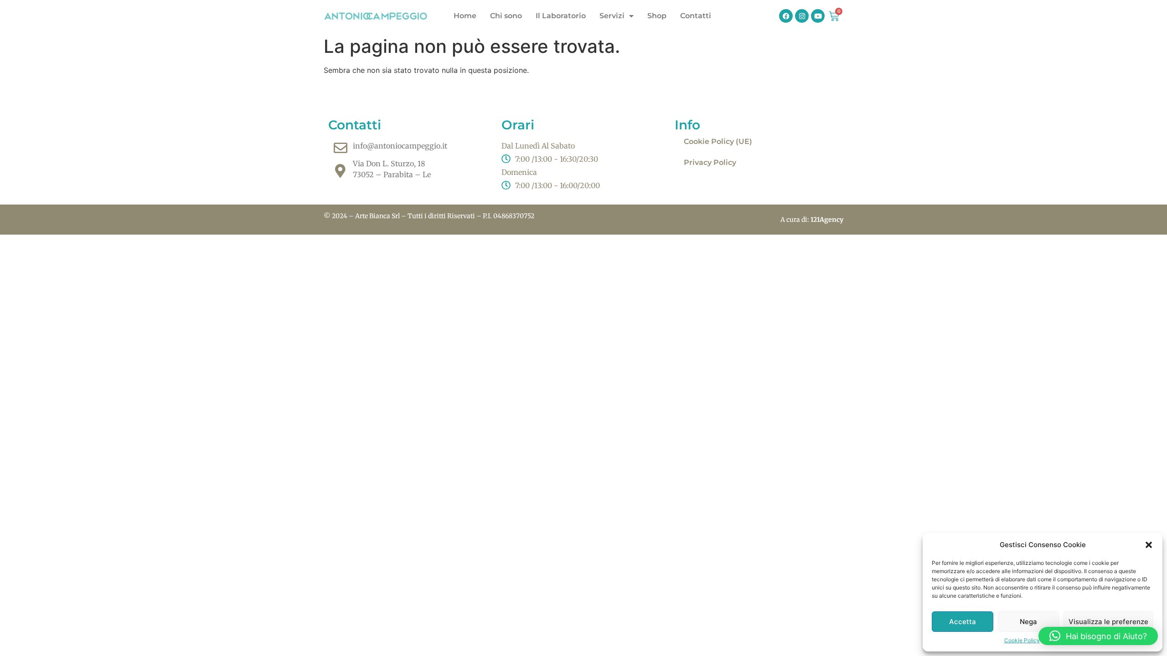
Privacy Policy (710, 162)
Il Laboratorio (561, 15)
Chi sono (506, 15)
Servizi (612, 15)
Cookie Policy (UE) (718, 141)
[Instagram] (802, 16)
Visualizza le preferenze (1108, 621)
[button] (1148, 544)
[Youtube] (818, 16)
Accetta (962, 621)
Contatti (695, 15)
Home (465, 15)
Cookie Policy (1022, 640)
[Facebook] (786, 16)
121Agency (827, 219)
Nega (1028, 621)
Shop (656, 15)
